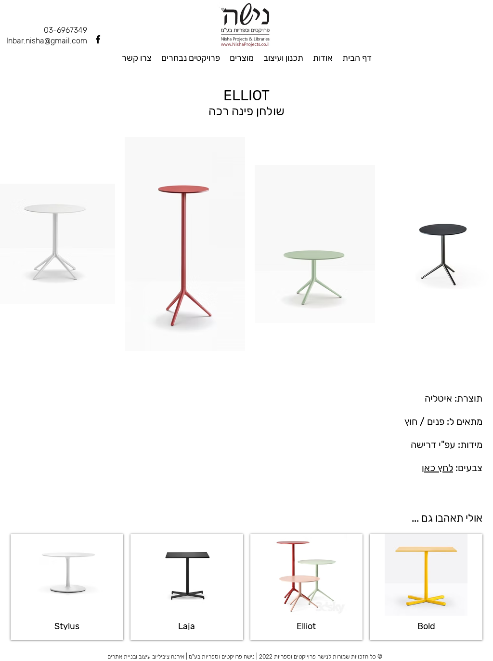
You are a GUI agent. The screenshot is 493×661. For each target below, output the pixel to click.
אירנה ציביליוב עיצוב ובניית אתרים (145, 656)
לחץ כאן (437, 467)
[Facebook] (98, 39)
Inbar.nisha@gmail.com (46, 40)
